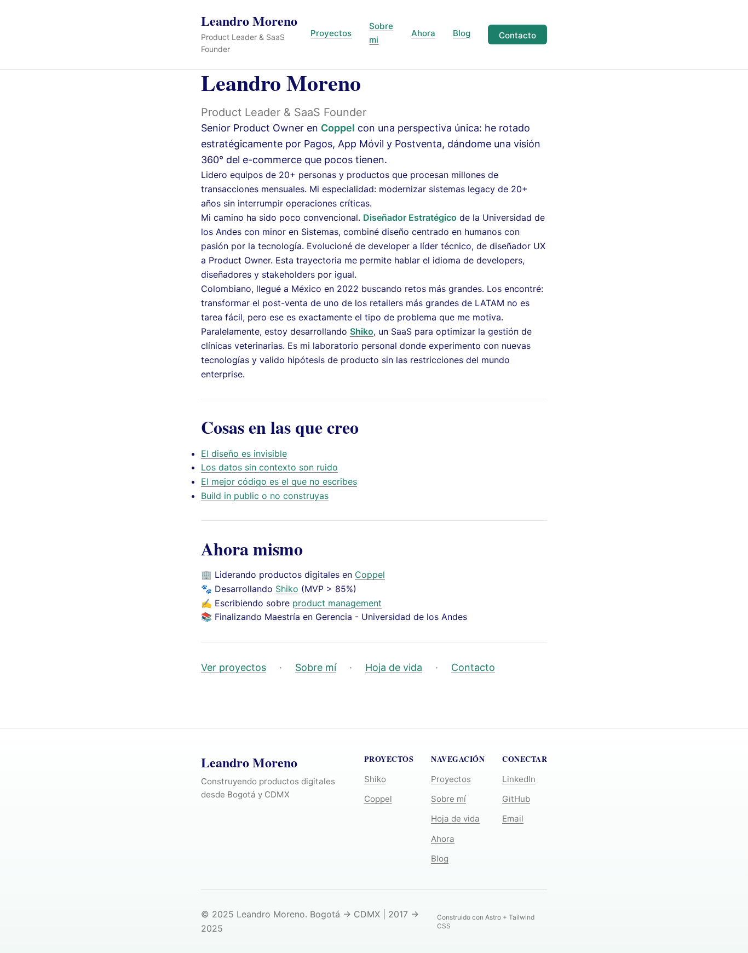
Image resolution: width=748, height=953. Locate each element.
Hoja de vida (393, 667)
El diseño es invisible (244, 453)
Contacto (517, 35)
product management (337, 603)
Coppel (338, 128)
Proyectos (331, 33)
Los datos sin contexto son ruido (269, 467)
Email (512, 818)
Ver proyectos (233, 667)
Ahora (423, 33)
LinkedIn (519, 779)
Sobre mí (315, 667)
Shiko (286, 588)
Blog (461, 33)
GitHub (516, 799)
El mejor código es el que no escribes (279, 481)
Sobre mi (381, 32)
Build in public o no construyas (265, 495)
